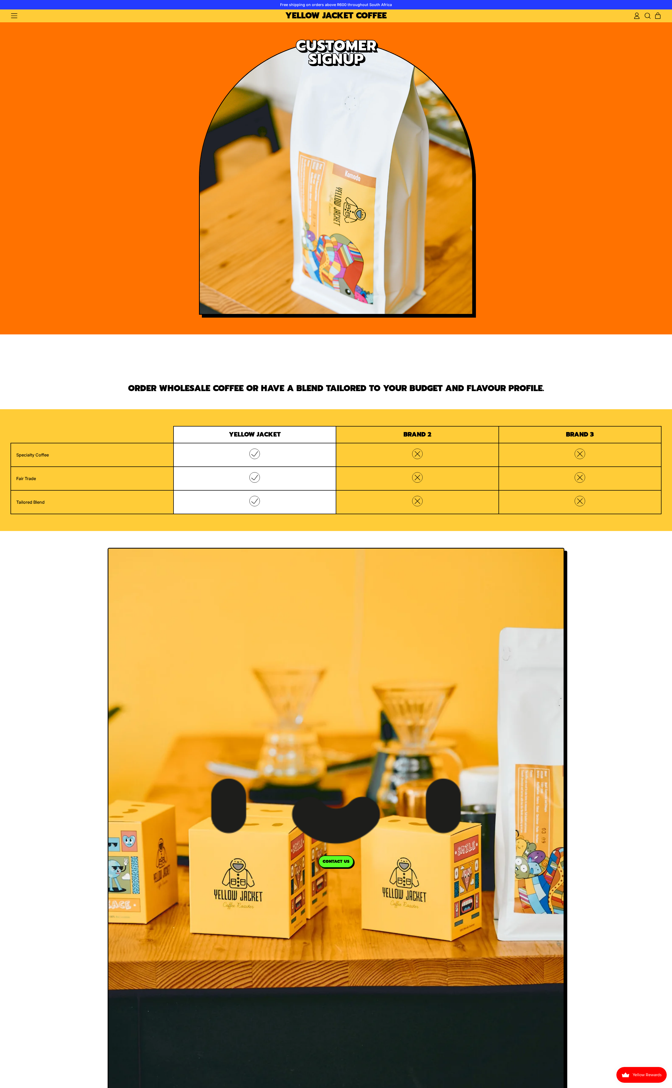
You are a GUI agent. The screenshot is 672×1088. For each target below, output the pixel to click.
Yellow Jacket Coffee (336, 16)
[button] (647, 15)
